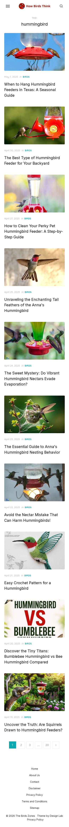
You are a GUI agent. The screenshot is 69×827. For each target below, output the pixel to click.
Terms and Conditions (34, 801)
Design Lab (56, 815)
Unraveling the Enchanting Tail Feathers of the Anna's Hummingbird (31, 305)
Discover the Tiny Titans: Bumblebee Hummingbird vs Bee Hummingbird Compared (33, 656)
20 (47, 745)
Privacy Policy (34, 794)
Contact (34, 781)
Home (34, 768)
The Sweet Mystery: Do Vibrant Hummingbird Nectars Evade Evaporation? (31, 378)
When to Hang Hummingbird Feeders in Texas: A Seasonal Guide (30, 90)
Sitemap (34, 807)
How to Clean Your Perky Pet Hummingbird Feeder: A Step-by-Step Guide (33, 231)
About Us (34, 775)
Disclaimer (35, 788)
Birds (26, 77)
